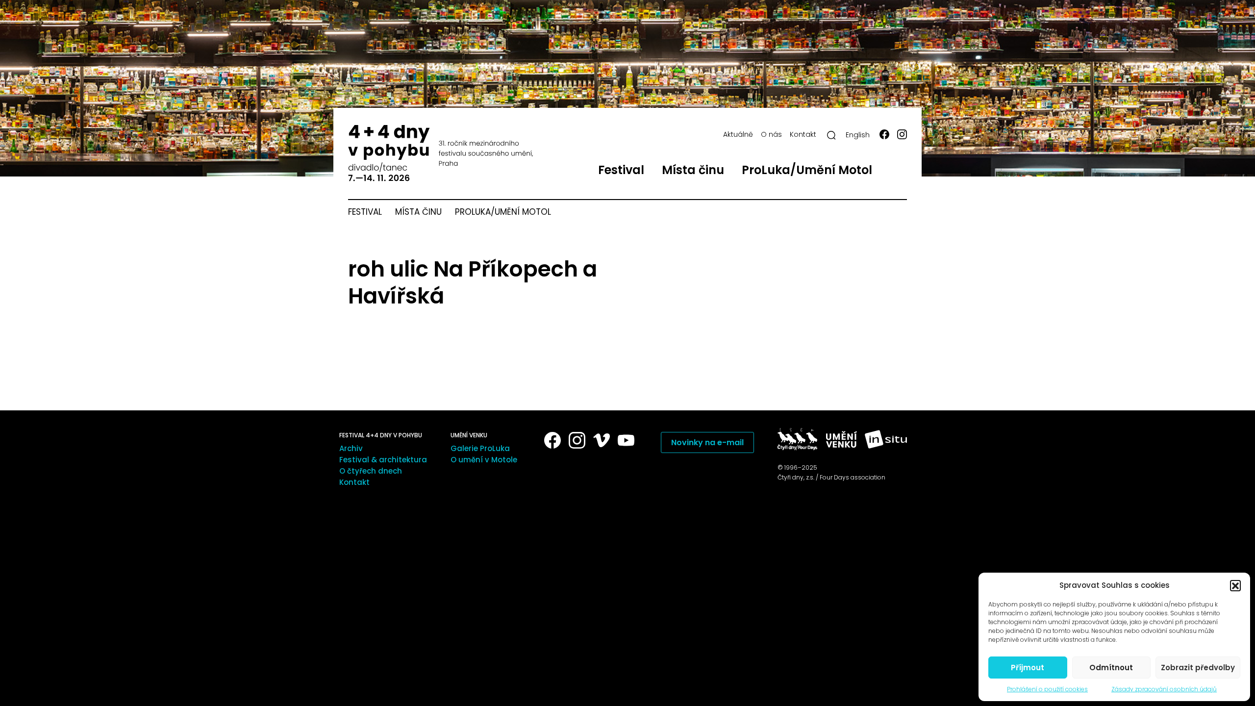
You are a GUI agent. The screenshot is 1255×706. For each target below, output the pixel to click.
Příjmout (1027, 667)
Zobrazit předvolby (1198, 667)
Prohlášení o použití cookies (1047, 689)
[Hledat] (831, 135)
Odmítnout (1111, 667)
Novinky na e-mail (707, 442)
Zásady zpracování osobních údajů (1164, 689)
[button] (1235, 585)
